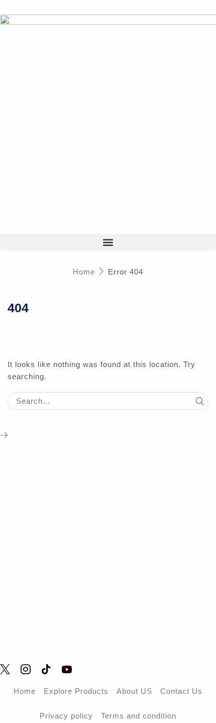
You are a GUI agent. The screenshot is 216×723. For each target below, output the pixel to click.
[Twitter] (5, 669)
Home (84, 271)
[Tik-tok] (46, 669)
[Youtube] (67, 669)
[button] (108, 242)
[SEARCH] (199, 400)
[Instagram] (26, 669)
